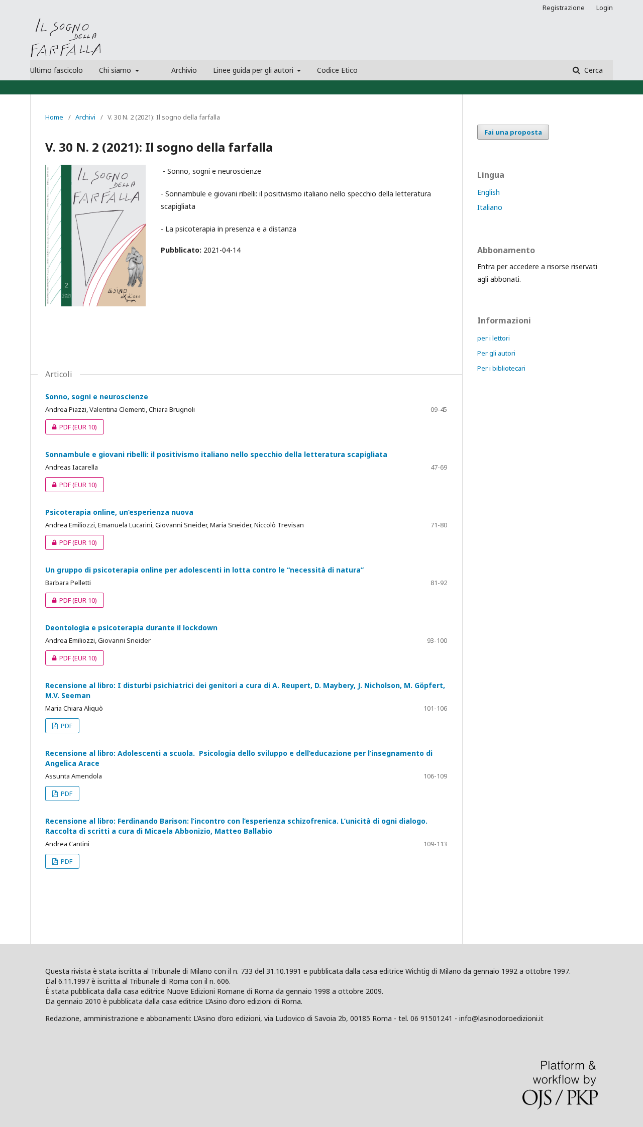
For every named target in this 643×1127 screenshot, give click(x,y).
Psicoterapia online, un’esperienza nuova (119, 512)
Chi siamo (116, 70)
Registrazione (564, 7)
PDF (71, 426)
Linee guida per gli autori (254, 70)
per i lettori (493, 338)
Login (604, 7)
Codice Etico (337, 70)
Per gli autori (496, 353)
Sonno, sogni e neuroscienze (96, 396)
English (488, 192)
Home (54, 117)
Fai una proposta (513, 132)
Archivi (85, 117)
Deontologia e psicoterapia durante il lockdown (131, 627)
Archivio (184, 70)
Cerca (592, 70)
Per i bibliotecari (501, 368)
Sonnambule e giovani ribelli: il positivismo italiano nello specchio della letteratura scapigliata (216, 454)
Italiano (489, 207)
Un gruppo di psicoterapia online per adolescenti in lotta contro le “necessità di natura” (204, 570)
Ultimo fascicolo (56, 70)
